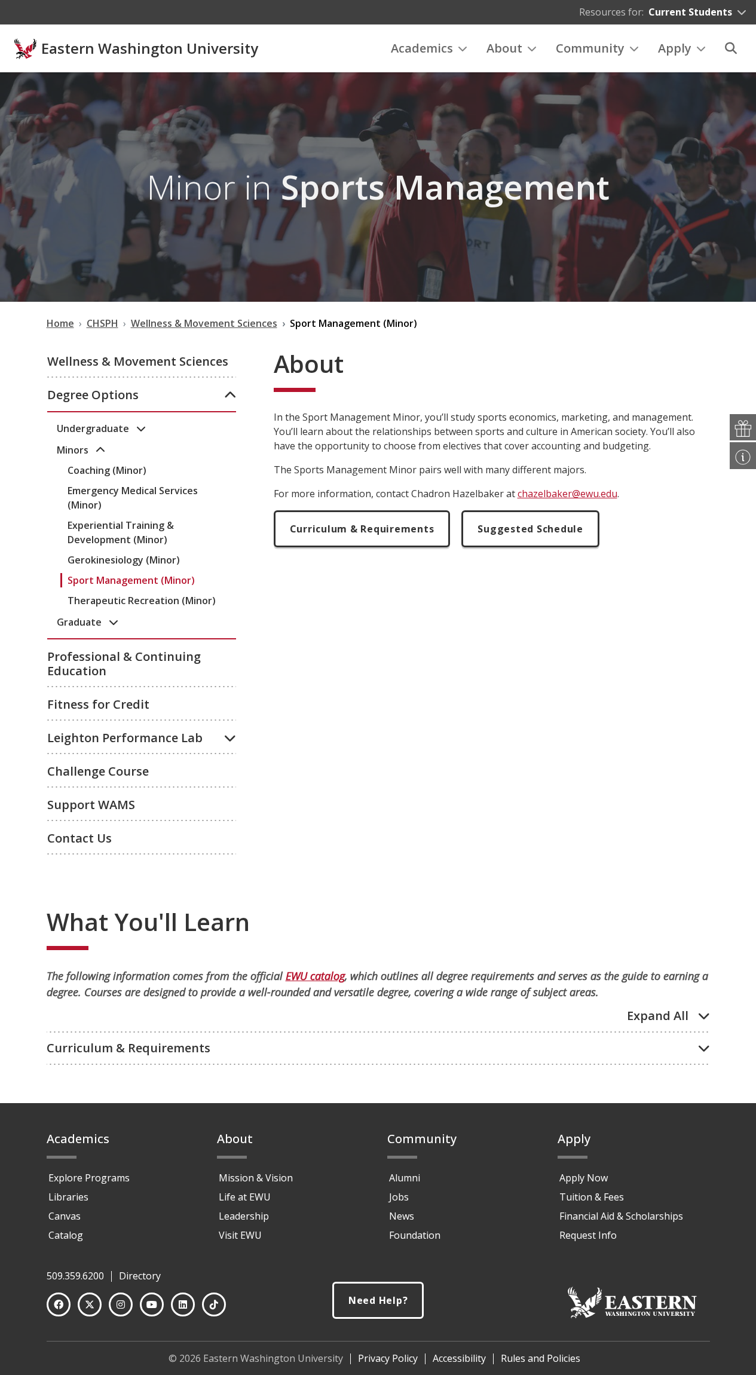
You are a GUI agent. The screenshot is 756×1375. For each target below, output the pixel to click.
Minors (74, 450)
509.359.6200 (75, 1275)
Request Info (588, 1235)
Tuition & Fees (591, 1196)
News (401, 1216)
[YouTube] (152, 1304)
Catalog (65, 1235)
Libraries (68, 1196)
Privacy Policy (388, 1358)
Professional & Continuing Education (124, 663)
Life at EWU (245, 1196)
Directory (140, 1275)
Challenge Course (98, 771)
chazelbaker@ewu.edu (567, 493)
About (504, 48)
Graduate (80, 622)
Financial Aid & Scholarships (621, 1216)
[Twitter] (90, 1304)
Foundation (414, 1235)
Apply (674, 48)
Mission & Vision (256, 1177)
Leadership (244, 1216)
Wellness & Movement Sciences (137, 361)
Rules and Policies (540, 1358)
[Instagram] (121, 1304)
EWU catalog (315, 976)
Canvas (64, 1216)
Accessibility (459, 1358)
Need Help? (378, 1300)
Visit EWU (240, 1235)
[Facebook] (59, 1304)
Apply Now (583, 1177)
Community (590, 48)
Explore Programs (89, 1177)
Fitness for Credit (98, 704)
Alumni (404, 1177)
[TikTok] (214, 1304)
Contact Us (79, 838)
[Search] (731, 48)
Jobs (399, 1196)
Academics (422, 48)
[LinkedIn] (183, 1304)
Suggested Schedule (530, 528)
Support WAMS (91, 805)
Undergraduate (94, 428)
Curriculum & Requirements (362, 528)
